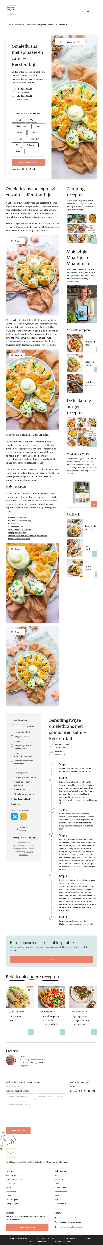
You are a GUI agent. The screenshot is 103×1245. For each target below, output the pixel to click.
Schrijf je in (51, 959)
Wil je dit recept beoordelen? (23, 1082)
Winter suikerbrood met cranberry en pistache (27, 535)
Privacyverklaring (70, 1238)
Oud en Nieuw (60, 1187)
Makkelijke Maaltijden (14, 1179)
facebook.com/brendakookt (70, 1222)
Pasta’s (8, 1187)
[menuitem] (76, 1217)
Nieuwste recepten (13, 1175)
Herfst (57, 1175)
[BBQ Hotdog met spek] (95, 554)
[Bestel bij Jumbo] (23, 816)
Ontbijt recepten (12, 1204)
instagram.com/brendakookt (70, 1218)
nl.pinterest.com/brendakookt (71, 1227)
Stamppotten (11, 1191)
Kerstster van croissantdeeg (19, 520)
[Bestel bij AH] (14, 816)
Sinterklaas (59, 1179)
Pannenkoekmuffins (16, 526)
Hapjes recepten (61, 1191)
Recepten (18, 24)
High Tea (58, 1200)
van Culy (21, 472)
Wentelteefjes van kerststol (19, 529)
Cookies (89, 1238)
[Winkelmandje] (88, 10)
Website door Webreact (64, 1241)
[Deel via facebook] (30, 169)
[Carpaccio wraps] (97, 369)
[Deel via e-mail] (23, 169)
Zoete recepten (60, 1204)
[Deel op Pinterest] (34, 169)
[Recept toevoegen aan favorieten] (29, 990)
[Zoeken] (81, 10)
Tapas (57, 1196)
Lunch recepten (12, 1200)
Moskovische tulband (17, 517)
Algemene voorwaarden (45, 1238)
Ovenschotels (11, 1183)
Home (8, 24)
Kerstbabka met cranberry (19, 538)
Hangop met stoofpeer (17, 532)
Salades (9, 1196)
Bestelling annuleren (38, 1241)
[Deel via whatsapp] (26, 169)
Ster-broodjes (13, 523)
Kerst (57, 1183)
